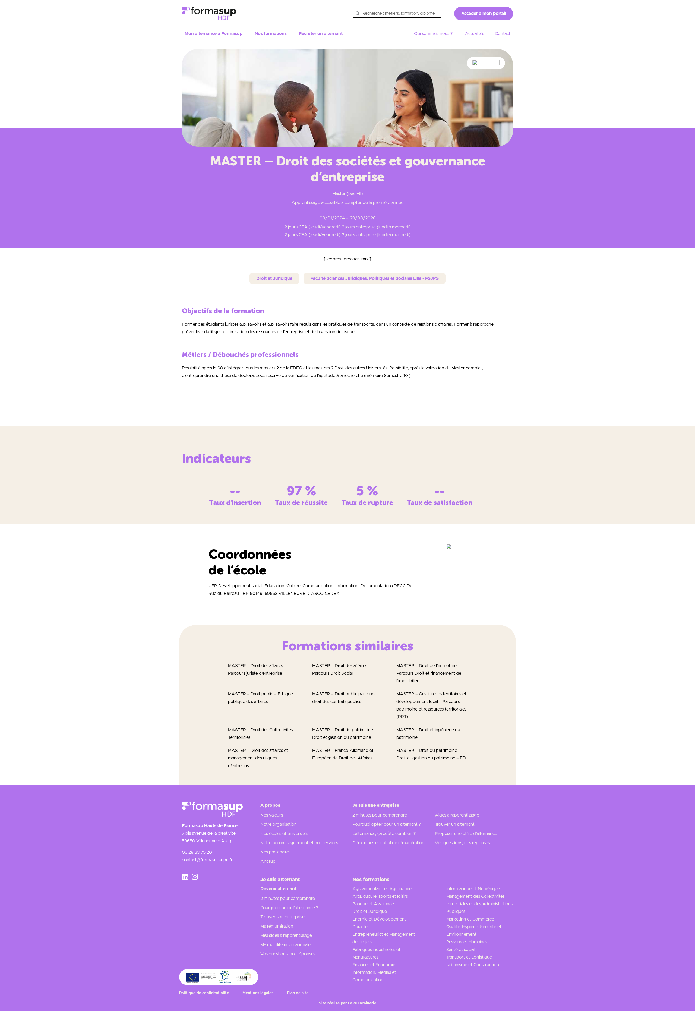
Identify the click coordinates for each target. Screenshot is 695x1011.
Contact (502, 34)
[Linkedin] (185, 876)
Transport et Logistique (469, 957)
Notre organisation (278, 824)
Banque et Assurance (373, 904)
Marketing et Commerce (470, 919)
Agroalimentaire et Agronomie (382, 889)
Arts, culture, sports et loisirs (380, 896)
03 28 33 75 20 (197, 852)
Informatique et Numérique (473, 889)
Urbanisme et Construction (472, 965)
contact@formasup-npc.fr (207, 860)
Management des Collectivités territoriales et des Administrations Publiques (479, 904)
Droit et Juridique (369, 911)
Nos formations (271, 34)
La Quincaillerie (362, 1003)
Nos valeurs (271, 815)
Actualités (474, 34)
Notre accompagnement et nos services (299, 843)
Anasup (268, 861)
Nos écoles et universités (284, 833)
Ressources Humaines (466, 942)
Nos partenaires (275, 852)
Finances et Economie (373, 965)
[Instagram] (194, 876)
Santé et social (460, 949)
